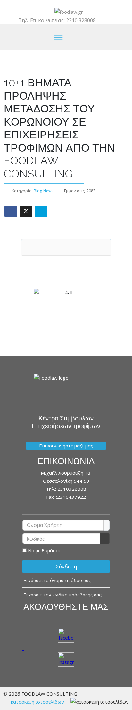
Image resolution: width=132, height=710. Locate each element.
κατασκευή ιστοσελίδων (37, 701)
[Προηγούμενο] (46, 247)
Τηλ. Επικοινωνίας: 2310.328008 (57, 20)
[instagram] (66, 660)
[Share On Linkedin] (41, 211)
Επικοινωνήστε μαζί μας (66, 445)
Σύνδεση (66, 566)
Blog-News (43, 191)
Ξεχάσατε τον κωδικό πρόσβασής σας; (63, 595)
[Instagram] (71, 4)
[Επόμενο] (91, 247)
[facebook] (61, 4)
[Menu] (58, 37)
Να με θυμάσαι (44, 550)
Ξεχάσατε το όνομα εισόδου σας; (58, 580)
